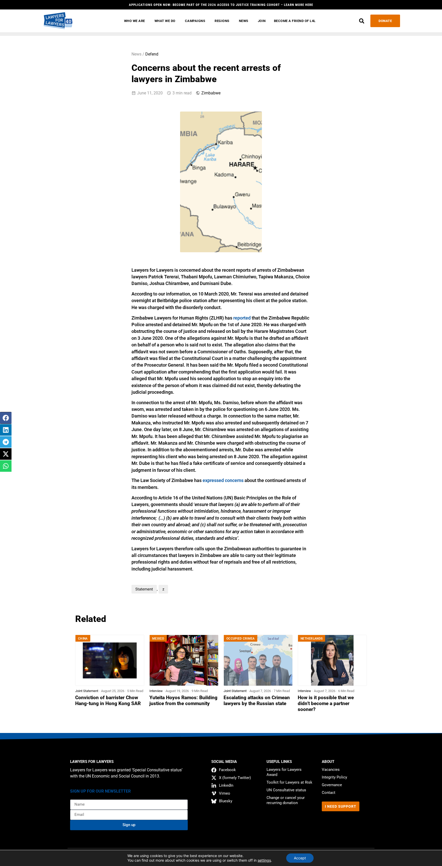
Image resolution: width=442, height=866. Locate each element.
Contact (328, 792)
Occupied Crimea (240, 638)
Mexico (158, 638)
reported (242, 318)
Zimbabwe (210, 93)
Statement (144, 589)
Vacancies (331, 769)
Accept (300, 858)
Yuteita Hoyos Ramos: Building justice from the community (183, 700)
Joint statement (86, 691)
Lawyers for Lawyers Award (284, 772)
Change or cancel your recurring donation (286, 800)
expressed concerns (223, 480)
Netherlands (312, 638)
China (83, 638)
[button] (361, 21)
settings (264, 860)
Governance (332, 785)
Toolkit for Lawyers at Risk (289, 782)
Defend (151, 54)
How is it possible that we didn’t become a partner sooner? (326, 703)
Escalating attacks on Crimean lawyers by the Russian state (257, 700)
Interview (156, 691)
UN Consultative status (286, 790)
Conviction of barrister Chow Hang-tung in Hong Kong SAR (108, 700)
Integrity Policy (334, 777)
